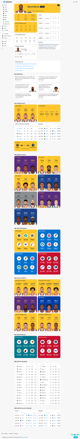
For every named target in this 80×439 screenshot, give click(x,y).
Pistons (20, 366)
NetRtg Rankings (19, 253)
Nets (20, 398)
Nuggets (42, 6)
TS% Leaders (18, 209)
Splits (40, 11)
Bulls (20, 395)
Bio (43, 11)
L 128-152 (47, 33)
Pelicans (43, 392)
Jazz (43, 403)
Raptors (20, 377)
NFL (6, 19)
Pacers (51, 45)
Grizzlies (43, 398)
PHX (55, 139)
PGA (6, 21)
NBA (6, 15)
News (5, 28)
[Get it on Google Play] (75, 435)
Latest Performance (19, 46)
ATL (47, 423)
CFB (6, 7)
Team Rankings (42, 105)
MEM (31, 415)
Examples (6, 33)
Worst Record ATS (43, 337)
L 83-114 (47, 38)
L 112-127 (29, 50)
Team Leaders (18, 105)
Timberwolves (33, 147)
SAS (31, 418)
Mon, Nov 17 (41, 17)
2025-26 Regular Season (20, 23)
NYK (55, 418)
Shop (5, 45)
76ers (20, 382)
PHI (46, 418)
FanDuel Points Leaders (20, 280)
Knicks (20, 371)
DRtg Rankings (42, 231)
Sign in (74, 1)
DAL (31, 420)
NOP (47, 131)
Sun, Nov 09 (41, 36)
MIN (23, 420)
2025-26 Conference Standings (22, 124)
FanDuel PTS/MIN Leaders (21, 314)
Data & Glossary (7, 35)
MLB (6, 9)
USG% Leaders (18, 297)
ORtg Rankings (18, 231)
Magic (20, 385)
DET (23, 425)
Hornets (20, 387)
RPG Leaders (41, 157)
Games (36, 11)
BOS (47, 415)
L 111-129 (47, 23)
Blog (5, 43)
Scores (5, 26)
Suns (43, 382)
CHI (22, 418)
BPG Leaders (18, 192)
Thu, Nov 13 (41, 26)
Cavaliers (21, 374)
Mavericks (44, 395)
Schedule (41, 124)
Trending (11, 433)
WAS (55, 425)
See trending (19, 70)
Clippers (43, 387)
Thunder (20, 128)
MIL (46, 425)
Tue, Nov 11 (40, 31)
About (5, 41)
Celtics (20, 369)
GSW (47, 133)
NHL (6, 17)
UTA (31, 423)
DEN (47, 128)
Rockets (20, 139)
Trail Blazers (44, 385)
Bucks (20, 392)
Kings (43, 400)
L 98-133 (47, 28)
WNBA (6, 11)
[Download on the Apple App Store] (72, 435)
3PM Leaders (41, 192)
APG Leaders (18, 175)
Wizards (20, 403)
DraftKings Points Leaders (44, 280)
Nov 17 (22, 50)
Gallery (5, 38)
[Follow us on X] (77, 434)
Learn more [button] (25, 437)
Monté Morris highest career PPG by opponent (27, 64)
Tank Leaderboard (43, 253)
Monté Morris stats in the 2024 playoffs (25, 68)
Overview (30, 11)
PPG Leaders (18, 157)
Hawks (20, 379)
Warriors (43, 390)
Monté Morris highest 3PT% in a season (25, 66)
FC (5, 13)
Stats (33, 11)
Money (6, 24)
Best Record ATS (19, 337)
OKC (55, 128)
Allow (76, 437)
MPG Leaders (41, 297)
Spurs (20, 131)
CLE (23, 423)
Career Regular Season (20, 34)
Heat (20, 390)
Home (2, 433)
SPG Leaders (41, 175)
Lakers (20, 136)
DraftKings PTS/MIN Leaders (45, 314)
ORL (55, 423)
